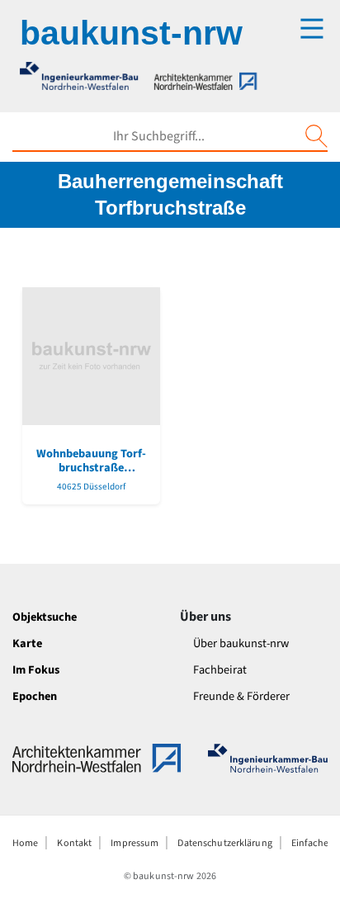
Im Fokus (35, 670)
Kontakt (74, 843)
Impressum (134, 843)
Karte (27, 643)
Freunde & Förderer (241, 696)
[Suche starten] (316, 136)
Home (25, 843)
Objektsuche (44, 617)
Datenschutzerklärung (224, 843)
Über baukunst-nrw (241, 643)
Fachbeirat (220, 670)
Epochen (34, 696)
